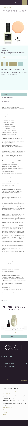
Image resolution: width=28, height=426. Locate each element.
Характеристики (7, 97)
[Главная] (1, 7)
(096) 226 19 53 (6, 393)
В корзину (13, 63)
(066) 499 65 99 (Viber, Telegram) (10, 391)
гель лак (5, 300)
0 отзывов (13, 16)
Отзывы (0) (5, 101)
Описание (5, 94)
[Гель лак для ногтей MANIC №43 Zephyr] (14, 31)
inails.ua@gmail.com (7, 407)
